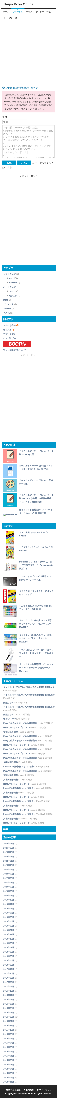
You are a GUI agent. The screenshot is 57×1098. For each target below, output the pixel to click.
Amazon (7, 308)
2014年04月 (8, 1069)
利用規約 (29, 1090)
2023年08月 (8, 869)
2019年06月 (8, 917)
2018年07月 (8, 947)
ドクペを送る (9, 325)
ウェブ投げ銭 (9, 338)
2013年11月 (8, 1082)
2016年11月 (8, 995)
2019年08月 (8, 908)
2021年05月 (8, 882)
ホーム (6, 12)
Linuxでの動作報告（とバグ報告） (19, 766)
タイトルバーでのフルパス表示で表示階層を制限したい (29, 687)
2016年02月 (8, 1017)
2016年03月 (8, 1012)
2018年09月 (8, 943)
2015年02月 (8, 1051)
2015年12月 (8, 1025)
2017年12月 (8, 969)
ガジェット (8, 304)
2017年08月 (8, 978)
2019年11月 (8, 904)
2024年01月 (8, 861)
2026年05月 (8, 848)
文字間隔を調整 (10, 732)
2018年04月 (8, 960)
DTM (5, 300)
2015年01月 (8, 1056)
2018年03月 (8, 965)
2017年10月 (8, 973)
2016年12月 (8, 991)
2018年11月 (8, 934)
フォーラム (18, 12)
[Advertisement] (28, 50)
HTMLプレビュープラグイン (16, 727)
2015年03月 (8, 1047)
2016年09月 (8, 999)
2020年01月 (8, 895)
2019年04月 (8, 921)
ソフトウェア (9, 274)
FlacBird (13, 282)
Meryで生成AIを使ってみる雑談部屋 (20, 723)
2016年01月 (8, 1021)
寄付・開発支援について (14, 350)
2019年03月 (8, 926)
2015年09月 (8, 1034)
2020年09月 (8, 887)
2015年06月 (8, 1038)
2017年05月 (8, 986)
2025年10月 (8, 852)
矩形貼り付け (9, 702)
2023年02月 (8, 874)
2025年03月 (8, 856)
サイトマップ (44, 1090)
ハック (12, 291)
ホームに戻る (14, 1090)
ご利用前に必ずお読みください (21, 88)
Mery (11, 278)
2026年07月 (8, 843)
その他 (6, 313)
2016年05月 (8, 1008)
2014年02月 (8, 1077)
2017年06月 (8, 982)
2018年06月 (8, 952)
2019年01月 (8, 930)
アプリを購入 (9, 334)
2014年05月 (8, 1064)
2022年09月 (8, 878)
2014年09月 (8, 1060)
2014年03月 (8, 1073)
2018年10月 (8, 939)
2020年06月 (8, 891)
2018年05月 (8, 956)
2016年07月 (8, 1004)
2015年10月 (8, 1030)
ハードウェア (9, 287)
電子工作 (13, 295)
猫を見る (7, 330)
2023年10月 (8, 865)
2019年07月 (8, 913)
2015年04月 (8, 1043)
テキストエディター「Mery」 (39, 12)
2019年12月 (8, 900)
